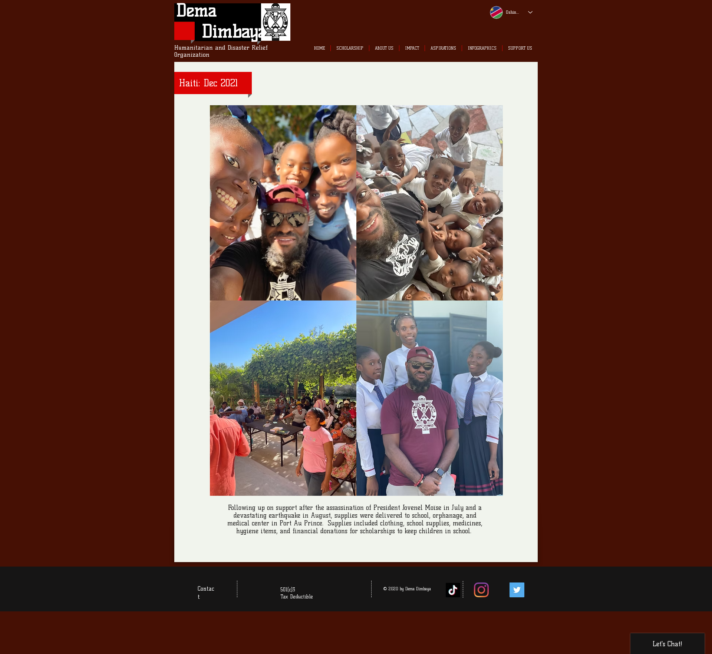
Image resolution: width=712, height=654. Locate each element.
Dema (196, 10)
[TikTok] (453, 590)
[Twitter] (517, 589)
